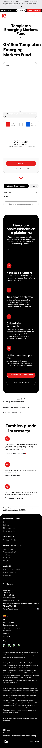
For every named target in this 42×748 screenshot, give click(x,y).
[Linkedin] (19, 645)
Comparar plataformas (11, 552)
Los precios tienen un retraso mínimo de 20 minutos (21, 146)
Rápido (15, 169)
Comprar (33, 123)
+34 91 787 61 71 (15, 600)
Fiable (28, 169)
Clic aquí (15, 609)
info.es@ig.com (9, 597)
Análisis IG (7, 566)
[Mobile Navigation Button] (39, 16)
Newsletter (7, 576)
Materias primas (9, 528)
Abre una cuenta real (34, 10)
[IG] (4, 16)
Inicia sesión (21, 10)
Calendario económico (11, 570)
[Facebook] (4, 645)
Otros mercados (9, 531)
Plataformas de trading (12, 545)
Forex (5, 522)
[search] (35, 16)
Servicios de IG (8, 536)
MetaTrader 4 (8, 561)
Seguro (22, 169)
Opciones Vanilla (9, 540)
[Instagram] (9, 645)
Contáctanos (8, 584)
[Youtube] (14, 645)
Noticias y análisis (9, 573)
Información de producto (16, 186)
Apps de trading (9, 549)
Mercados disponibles (11, 518)
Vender (13, 123)
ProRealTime (8, 558)
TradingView (8, 555)
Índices (6, 525)
